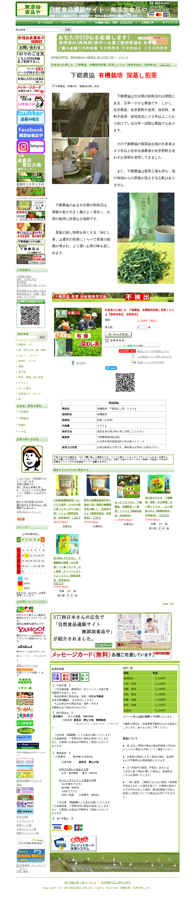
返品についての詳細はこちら (153, 351)
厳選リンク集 (24, 825)
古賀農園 (23, 411)
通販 (19, 784)
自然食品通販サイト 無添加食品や (98, 9)
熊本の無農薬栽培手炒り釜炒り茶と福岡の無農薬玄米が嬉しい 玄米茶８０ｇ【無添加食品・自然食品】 (97, 509)
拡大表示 (81, 363)
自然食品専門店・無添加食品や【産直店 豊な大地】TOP (82, 57)
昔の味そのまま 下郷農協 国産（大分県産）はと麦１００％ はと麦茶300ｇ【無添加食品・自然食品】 (158, 506)
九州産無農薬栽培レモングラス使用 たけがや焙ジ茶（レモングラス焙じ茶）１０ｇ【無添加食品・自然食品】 (67, 509)
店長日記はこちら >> (29, 511)
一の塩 (22, 431)
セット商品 (24, 388)
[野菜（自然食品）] (25, 813)
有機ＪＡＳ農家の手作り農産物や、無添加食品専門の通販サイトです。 (95, 16)
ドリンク (23, 382)
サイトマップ (170, 22)
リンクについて (25, 820)
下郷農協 (23, 418)
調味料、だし (25, 344)
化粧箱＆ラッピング (29, 393)
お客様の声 (147, 22)
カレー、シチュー (28, 355)
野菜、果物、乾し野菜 (30, 377)
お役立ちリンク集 (26, 829)
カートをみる (45, 22)
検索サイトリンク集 (28, 833)
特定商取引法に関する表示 (116, 882)
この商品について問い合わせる (154, 356)
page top (168, 603)
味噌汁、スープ (27, 360)
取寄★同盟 (22, 816)
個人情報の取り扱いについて (80, 882)
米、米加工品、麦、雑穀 (32, 350)
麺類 (20, 366)
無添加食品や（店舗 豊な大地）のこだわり (31, 295)
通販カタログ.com (27, 665)
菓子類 (22, 371)
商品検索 (21, 29)
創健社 (22, 425)
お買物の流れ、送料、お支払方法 (113, 22)
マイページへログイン (74, 22)
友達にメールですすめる (150, 362)
